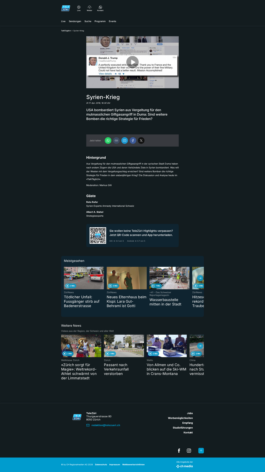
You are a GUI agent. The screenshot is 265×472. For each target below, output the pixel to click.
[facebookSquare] (179, 450)
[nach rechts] (200, 278)
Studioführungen (183, 427)
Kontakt (188, 432)
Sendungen (75, 21)
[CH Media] (184, 466)
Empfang (187, 422)
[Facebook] (133, 140)
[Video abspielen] (132, 62)
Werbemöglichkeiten (180, 418)
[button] (116, 140)
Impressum (114, 464)
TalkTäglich (66, 31)
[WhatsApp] (108, 140)
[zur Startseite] (65, 8)
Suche (87, 21)
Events (112, 21)
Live (63, 21)
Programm (100, 21)
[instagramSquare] (189, 450)
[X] (141, 140)
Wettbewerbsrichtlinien (133, 464)
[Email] (124, 140)
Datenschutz (101, 464)
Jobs (190, 413)
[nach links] (65, 278)
